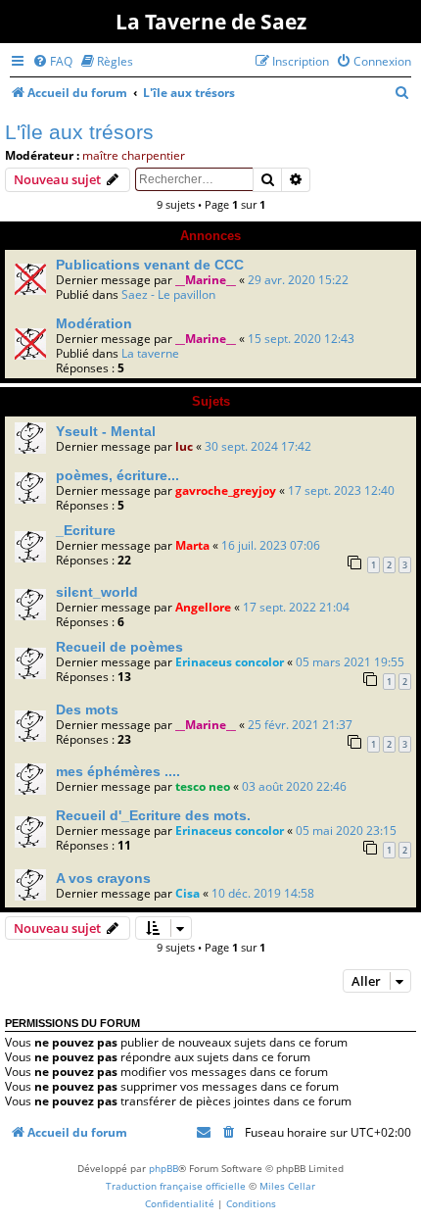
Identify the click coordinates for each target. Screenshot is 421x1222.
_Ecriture (86, 530)
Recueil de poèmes (119, 647)
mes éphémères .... (118, 771)
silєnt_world (97, 592)
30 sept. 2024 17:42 (258, 446)
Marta (192, 545)
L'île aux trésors (79, 132)
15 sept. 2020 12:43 (301, 338)
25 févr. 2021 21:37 (300, 724)
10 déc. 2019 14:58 (262, 893)
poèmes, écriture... (117, 475)
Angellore (203, 607)
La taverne (150, 353)
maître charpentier (133, 155)
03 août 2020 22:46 (294, 786)
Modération (94, 323)
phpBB (163, 1168)
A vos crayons (103, 878)
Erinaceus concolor (229, 662)
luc (184, 446)
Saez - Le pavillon (168, 294)
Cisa (187, 893)
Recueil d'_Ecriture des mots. (153, 815)
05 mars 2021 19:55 (350, 662)
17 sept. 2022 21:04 (296, 607)
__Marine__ (205, 279)
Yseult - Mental (106, 431)
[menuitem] (52, 61)
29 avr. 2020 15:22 (298, 279)
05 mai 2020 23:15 (346, 830)
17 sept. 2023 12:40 (341, 490)
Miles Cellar (287, 1186)
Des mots (87, 709)
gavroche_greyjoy (225, 490)
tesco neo (202, 786)
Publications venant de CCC (150, 264)
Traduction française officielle (176, 1186)
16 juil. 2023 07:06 (270, 545)
